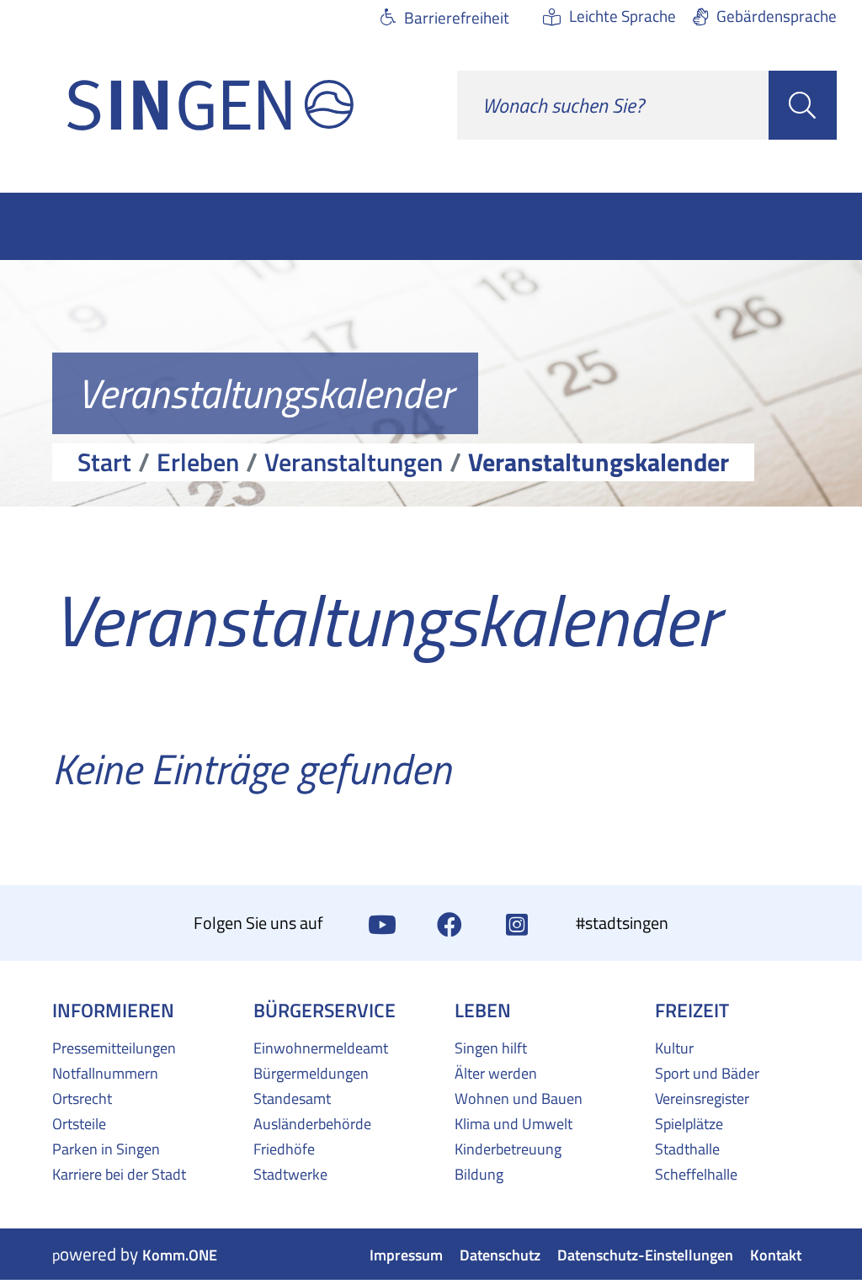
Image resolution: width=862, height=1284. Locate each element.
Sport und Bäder (707, 1073)
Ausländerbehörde (312, 1123)
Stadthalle (687, 1149)
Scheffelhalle (696, 1174)
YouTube (382, 923)
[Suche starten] (802, 105)
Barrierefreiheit (456, 17)
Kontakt (775, 1255)
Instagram (517, 923)
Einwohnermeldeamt (320, 1048)
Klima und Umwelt (513, 1123)
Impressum (406, 1255)
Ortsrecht (82, 1098)
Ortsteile (79, 1123)
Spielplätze (689, 1123)
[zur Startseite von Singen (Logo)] (210, 105)
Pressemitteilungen (114, 1048)
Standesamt (292, 1098)
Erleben (198, 462)
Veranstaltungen (353, 462)
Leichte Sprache (622, 15)
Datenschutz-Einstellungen (645, 1255)
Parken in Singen (106, 1149)
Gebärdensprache (776, 15)
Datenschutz (500, 1255)
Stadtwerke (290, 1174)
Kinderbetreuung (508, 1149)
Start (104, 462)
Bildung (479, 1174)
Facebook (449, 923)
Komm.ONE (179, 1255)
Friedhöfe (284, 1149)
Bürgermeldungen (311, 1073)
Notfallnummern (105, 1073)
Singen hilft (491, 1048)
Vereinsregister (702, 1098)
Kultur (674, 1048)
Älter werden (496, 1073)
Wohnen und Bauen (519, 1098)
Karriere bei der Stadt (119, 1174)
